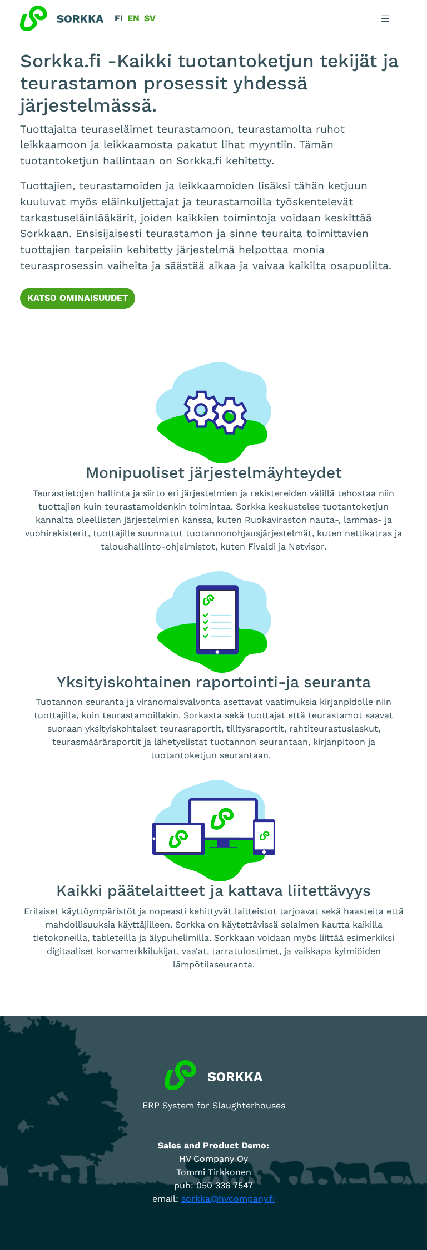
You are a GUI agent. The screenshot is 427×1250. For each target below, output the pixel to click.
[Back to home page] (61, 18)
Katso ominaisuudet (77, 298)
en (133, 18)
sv (150, 18)
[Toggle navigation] (385, 18)
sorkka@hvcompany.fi (228, 1198)
